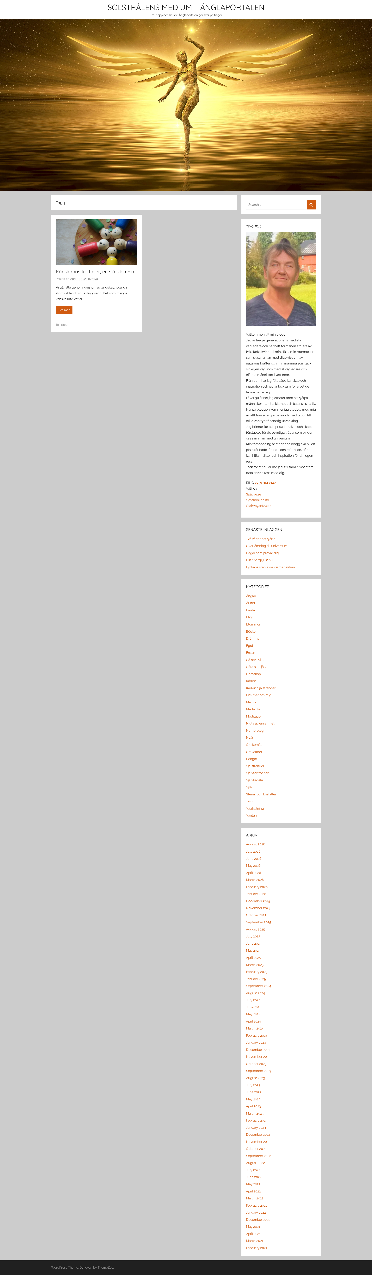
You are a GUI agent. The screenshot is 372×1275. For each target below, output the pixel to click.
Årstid (250, 603)
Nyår (249, 737)
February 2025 (256, 972)
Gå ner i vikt (255, 660)
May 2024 (253, 1014)
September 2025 (258, 922)
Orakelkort (254, 752)
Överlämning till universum (266, 546)
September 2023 (258, 1071)
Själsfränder (255, 766)
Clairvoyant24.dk (258, 506)
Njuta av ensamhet (260, 723)
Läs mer (64, 310)
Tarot (250, 801)
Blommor (253, 624)
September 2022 (258, 1156)
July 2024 (253, 1000)
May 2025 (253, 950)
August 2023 (255, 1078)
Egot (249, 646)
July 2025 (253, 936)
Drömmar (253, 638)
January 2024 (256, 1042)
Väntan (251, 815)
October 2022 (256, 1149)
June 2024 (253, 1007)
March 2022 (255, 1198)
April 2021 (253, 1234)
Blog (64, 325)
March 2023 (255, 1113)
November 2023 (258, 1057)
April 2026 (253, 873)
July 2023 (253, 1085)
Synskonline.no (257, 500)
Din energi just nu (259, 560)
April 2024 (253, 1021)
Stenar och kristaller (261, 794)
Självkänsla (254, 780)
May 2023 (253, 1099)
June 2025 (253, 943)
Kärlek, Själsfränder (261, 688)
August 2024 (255, 993)
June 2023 (253, 1092)
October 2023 (256, 1064)
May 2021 (253, 1226)
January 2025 (256, 979)
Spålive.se (253, 494)
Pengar (251, 759)
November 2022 (258, 1142)
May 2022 (253, 1184)
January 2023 (256, 1127)
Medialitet (254, 709)
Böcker (251, 631)
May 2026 (253, 866)
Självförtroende (258, 773)
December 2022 (258, 1134)
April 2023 (253, 1106)
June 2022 (253, 1177)
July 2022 (253, 1170)
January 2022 (256, 1212)
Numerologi (255, 730)
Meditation (254, 716)
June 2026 (254, 859)
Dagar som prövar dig (262, 553)
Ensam (251, 653)
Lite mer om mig (258, 695)
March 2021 (254, 1241)
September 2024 (258, 986)
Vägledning (255, 808)
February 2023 (256, 1120)
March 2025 (255, 965)
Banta (250, 610)
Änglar (251, 596)
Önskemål (254, 745)
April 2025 (253, 958)
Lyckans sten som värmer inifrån (270, 567)
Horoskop (253, 674)
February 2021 (256, 1248)
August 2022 (255, 1163)
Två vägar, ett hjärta (260, 539)
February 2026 (257, 887)
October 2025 (256, 915)
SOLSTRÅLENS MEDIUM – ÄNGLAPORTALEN (186, 7)
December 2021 (258, 1220)
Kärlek (251, 681)
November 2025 (258, 908)
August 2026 (255, 844)
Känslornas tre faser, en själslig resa (95, 271)
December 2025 (258, 901)
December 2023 (258, 1050)
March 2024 (255, 1028)
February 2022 (256, 1205)
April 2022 (253, 1191)
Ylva (95, 279)
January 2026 (256, 894)
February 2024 (256, 1035)
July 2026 (253, 851)
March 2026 (255, 880)
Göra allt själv (256, 667)
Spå (249, 787)
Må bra (251, 702)
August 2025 (255, 929)
